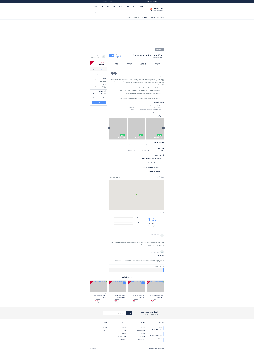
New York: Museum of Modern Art (138, 296)
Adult (104, 78)
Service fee (102, 98)
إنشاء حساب (92, 1)
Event (108, 6)
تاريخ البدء (103, 73)
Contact (124, 333)
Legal (125, 330)
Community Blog (141, 330)
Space (120, 6)
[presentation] (109, 128)
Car (114, 6)
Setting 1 (105, 327)
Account (124, 327)
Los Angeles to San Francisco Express (120, 296)
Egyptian (105, 1)
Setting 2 (105, 330)
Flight (101, 6)
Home (141, 6)
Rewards (143, 333)
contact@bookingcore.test (151, 1)
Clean (102, 93)
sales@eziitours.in (96, 55)
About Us (143, 327)
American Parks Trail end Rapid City (156, 296)
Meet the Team (141, 339)
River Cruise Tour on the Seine (100, 296)
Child (104, 85)
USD (111, 1)
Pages (95, 12)
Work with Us (142, 336)
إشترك (129, 313)
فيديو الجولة (158, 49)
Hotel (134, 6)
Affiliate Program (122, 336)
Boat (95, 6)
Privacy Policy (123, 339)
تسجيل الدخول (98, 1)
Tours (128, 6)
